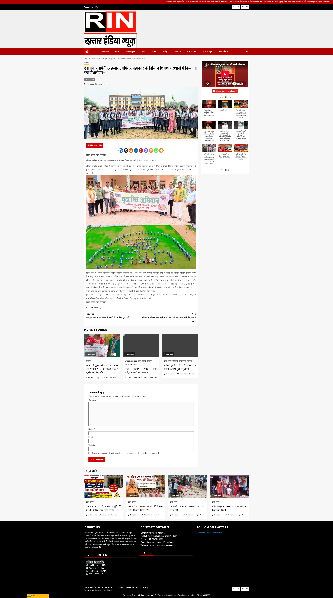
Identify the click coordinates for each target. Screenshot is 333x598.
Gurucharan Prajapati (149, 377)
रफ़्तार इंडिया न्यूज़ (102, 84)
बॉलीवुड (166, 51)
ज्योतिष (153, 51)
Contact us (88, 587)
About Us (99, 587)
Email (91, 437)
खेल (143, 51)
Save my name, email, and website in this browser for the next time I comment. (125, 453)
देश (93, 51)
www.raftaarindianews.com (162, 545)
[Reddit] (131, 150)
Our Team (108, 590)
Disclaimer (130, 587)
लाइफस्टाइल (192, 51)
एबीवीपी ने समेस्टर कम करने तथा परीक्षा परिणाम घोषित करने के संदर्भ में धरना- (169, 317)
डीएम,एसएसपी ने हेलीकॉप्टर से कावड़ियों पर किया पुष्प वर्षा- (108, 316)
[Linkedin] (136, 150)
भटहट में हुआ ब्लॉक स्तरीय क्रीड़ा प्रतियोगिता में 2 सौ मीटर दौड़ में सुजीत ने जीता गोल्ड (102, 369)
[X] (126, 150)
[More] (161, 150)
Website (91, 445)
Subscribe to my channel (226, 91)
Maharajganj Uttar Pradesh (165, 536)
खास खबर (105, 51)
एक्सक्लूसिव (130, 51)
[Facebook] (121, 150)
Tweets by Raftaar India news (209, 533)
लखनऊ (135, 365)
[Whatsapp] (156, 150)
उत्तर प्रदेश (222, 51)
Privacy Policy (142, 587)
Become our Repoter (93, 590)
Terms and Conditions (114, 587)
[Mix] (151, 150)
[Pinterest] (141, 150)
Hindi (33, 596)
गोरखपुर (86, 63)
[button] (228, 97)
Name (91, 429)
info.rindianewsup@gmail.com (160, 542)
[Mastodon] (146, 150)
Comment (93, 400)
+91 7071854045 (155, 539)
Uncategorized (131, 361)
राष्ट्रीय (178, 51)
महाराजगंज (128, 365)
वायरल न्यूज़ (207, 51)
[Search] (247, 51)
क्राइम (117, 51)
